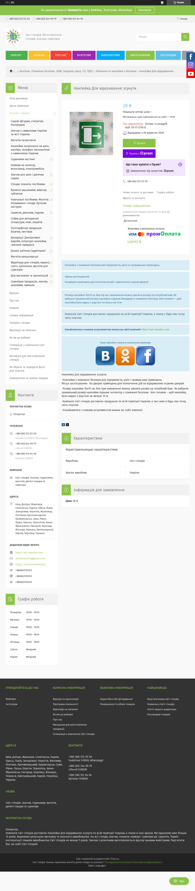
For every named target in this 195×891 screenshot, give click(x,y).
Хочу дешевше (19, 98)
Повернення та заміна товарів (29, 378)
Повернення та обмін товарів (117, 704)
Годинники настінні (23, 159)
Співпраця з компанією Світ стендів (27, 347)
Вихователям (110, 55)
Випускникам (140, 55)
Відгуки (14, 293)
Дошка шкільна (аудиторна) (28, 251)
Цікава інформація (21, 315)
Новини (14, 308)
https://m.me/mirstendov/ (30, 564)
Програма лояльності (65, 704)
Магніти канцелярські (24, 256)
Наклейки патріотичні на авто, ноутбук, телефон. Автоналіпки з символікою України (30, 150)
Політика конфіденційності (148, 862)
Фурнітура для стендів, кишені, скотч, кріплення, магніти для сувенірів (30, 266)
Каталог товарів (20, 113)
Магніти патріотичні (23, 140)
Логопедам (168, 55)
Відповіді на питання (23, 330)
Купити (141, 143)
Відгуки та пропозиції (66, 699)
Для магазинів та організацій (29, 275)
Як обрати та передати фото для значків (27, 369)
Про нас (60, 55)
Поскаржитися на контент (118, 862)
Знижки (39, 55)
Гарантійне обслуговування (116, 699)
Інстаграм (11, 704)
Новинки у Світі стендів (160, 704)
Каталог (16, 55)
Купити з (134, 153)
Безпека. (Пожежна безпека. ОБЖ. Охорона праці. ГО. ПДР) (56, 71)
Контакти (144, 10)
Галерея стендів (20, 323)
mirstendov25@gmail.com (30, 558)
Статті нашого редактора (161, 709)
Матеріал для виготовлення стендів (27, 358)
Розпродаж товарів (158, 714)
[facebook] (63, 425)
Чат (182, 881)
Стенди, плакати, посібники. (28, 184)
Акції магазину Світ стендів (163, 699)
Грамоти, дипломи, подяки (27, 212)
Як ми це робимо (20, 337)
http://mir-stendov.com (155, 329)
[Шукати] (185, 37)
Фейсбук (11, 699)
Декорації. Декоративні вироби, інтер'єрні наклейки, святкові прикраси (29, 241)
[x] (67, 425)
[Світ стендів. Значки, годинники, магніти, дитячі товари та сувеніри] (13, 43)
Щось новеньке (19, 106)
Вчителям (84, 55)
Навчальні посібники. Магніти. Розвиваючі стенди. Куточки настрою (30, 203)
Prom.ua (115, 859)
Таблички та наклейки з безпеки (116, 71)
